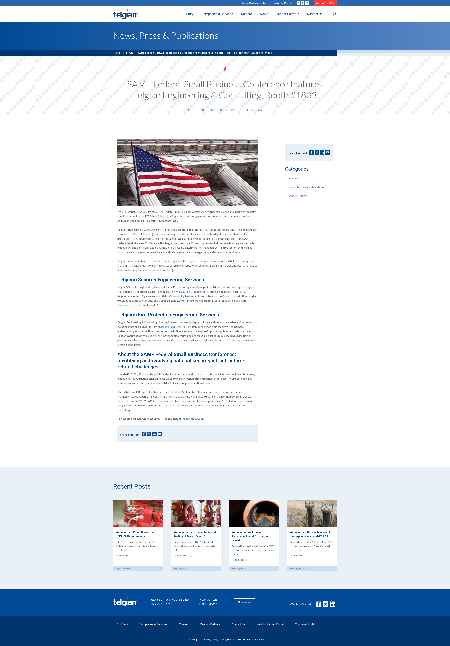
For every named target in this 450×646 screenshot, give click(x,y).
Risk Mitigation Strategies (185, 291)
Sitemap (193, 639)
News (129, 53)
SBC (224, 401)
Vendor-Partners (210, 624)
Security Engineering (140, 287)
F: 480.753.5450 (208, 603)
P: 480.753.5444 (208, 600)
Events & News (252, 110)
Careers (184, 624)
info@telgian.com (193, 418)
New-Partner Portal (254, 3)
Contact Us (238, 624)
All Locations (244, 601)
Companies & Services (154, 624)
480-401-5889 (325, 3)
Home (118, 53)
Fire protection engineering (168, 326)
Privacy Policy (210, 639)
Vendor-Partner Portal (270, 624)
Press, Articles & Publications (306, 187)
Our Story (122, 624)
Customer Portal (282, 3)
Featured (294, 178)
